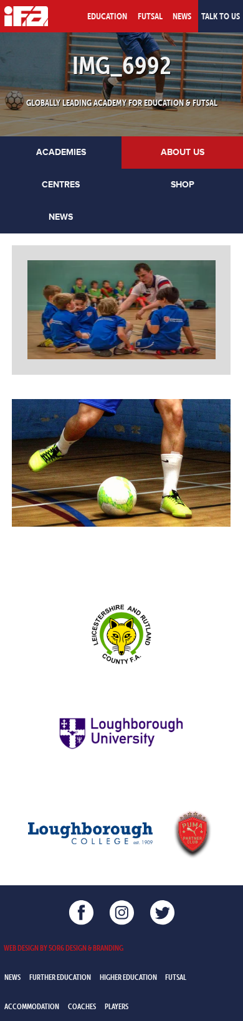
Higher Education (128, 977)
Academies (61, 152)
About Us (182, 152)
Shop (182, 184)
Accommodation (31, 1006)
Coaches (82, 1006)
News (182, 16)
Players (116, 1006)
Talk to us (220, 16)
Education (107, 16)
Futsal (150, 16)
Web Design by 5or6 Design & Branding (63, 948)
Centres (61, 184)
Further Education (60, 977)
